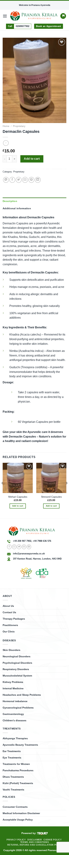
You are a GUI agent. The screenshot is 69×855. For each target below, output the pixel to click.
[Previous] (2, 490)
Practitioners (10, 625)
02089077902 (22, 26)
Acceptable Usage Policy (18, 819)
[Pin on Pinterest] (31, 180)
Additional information (17, 208)
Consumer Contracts (15, 806)
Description (10, 201)
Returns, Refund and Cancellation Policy (35, 845)
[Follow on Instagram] (14, 546)
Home (6, 126)
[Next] (66, 490)
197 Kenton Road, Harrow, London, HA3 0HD (37, 558)
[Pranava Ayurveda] (34, 16)
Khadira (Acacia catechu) (25, 334)
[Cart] (63, 16)
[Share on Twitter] (19, 180)
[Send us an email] (24, 546)
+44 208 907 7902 (22, 541)
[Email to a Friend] (25, 180)
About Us (8, 605)
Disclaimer (34, 839)
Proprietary (19, 126)
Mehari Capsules (17, 497)
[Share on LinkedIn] (38, 180)
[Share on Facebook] (12, 180)
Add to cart (32, 158)
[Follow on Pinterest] (29, 546)
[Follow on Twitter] (19, 546)
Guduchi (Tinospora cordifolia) (28, 367)
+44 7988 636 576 (42, 541)
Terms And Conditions (34, 842)
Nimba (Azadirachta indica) (26, 350)
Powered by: (29, 833)
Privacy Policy (16, 839)
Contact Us (9, 612)
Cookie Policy (53, 839)
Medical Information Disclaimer (21, 813)
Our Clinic (9, 631)
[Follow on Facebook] (9, 546)
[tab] (34, 201)
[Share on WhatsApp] (6, 180)
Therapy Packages (14, 618)
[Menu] (5, 16)
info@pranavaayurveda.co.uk (29, 553)
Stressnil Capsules (51, 497)
